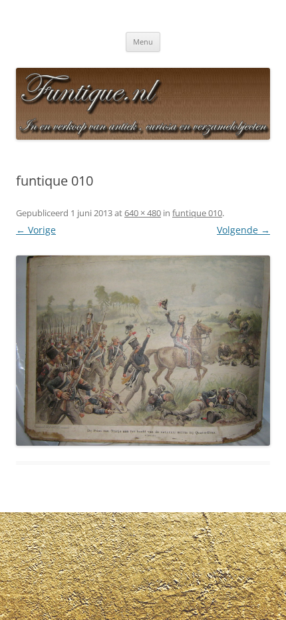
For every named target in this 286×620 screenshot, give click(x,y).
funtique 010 (197, 213)
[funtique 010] (143, 350)
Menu (143, 42)
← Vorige (36, 230)
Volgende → (243, 230)
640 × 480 (142, 213)
